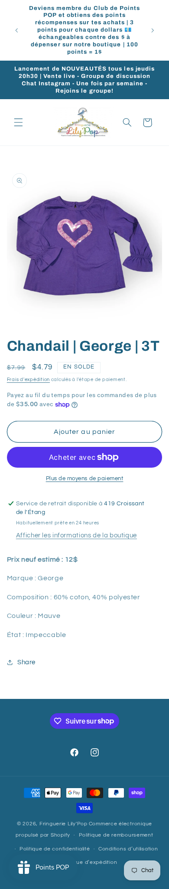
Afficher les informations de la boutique (76, 535)
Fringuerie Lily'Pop (63, 823)
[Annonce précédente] (16, 30)
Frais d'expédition (28, 379)
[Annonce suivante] (152, 30)
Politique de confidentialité (55, 849)
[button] (18, 123)
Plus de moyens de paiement (85, 479)
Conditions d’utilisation (128, 849)
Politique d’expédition (88, 862)
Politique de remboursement (116, 835)
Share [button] (26, 662)
